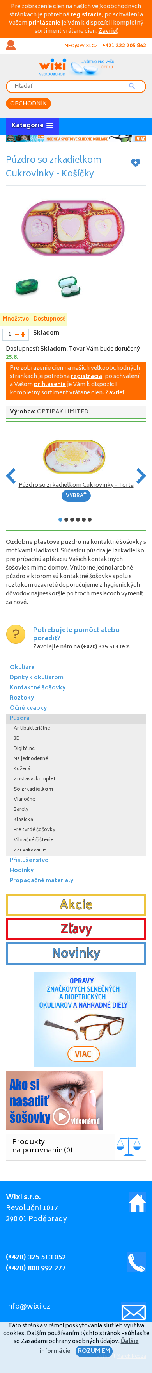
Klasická (23, 820)
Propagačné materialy (41, 881)
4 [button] (78, 520)
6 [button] (90, 520)
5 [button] (84, 520)
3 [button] (72, 520)
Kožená (22, 769)
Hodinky (22, 871)
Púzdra (20, 718)
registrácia (86, 15)
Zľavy (76, 930)
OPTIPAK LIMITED (62, 412)
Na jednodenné (31, 759)
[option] (76, 138)
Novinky (76, 954)
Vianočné (24, 800)
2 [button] (66, 520)
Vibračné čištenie (33, 840)
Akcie (76, 906)
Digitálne (24, 749)
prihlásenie (44, 23)
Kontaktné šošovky (37, 688)
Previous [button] (11, 476)
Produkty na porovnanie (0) (42, 1146)
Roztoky (22, 698)
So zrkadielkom (33, 789)
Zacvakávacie (30, 850)
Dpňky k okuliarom (37, 678)
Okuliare (22, 668)
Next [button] (141, 476)
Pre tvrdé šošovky (34, 830)
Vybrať (76, 496)
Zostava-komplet (35, 779)
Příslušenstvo (29, 860)
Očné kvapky (28, 708)
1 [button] (60, 520)
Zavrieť (108, 31)
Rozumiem (94, 1351)
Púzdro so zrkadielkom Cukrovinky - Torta (76, 485)
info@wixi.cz (81, 46)
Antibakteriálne (32, 729)
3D (17, 739)
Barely (21, 810)
